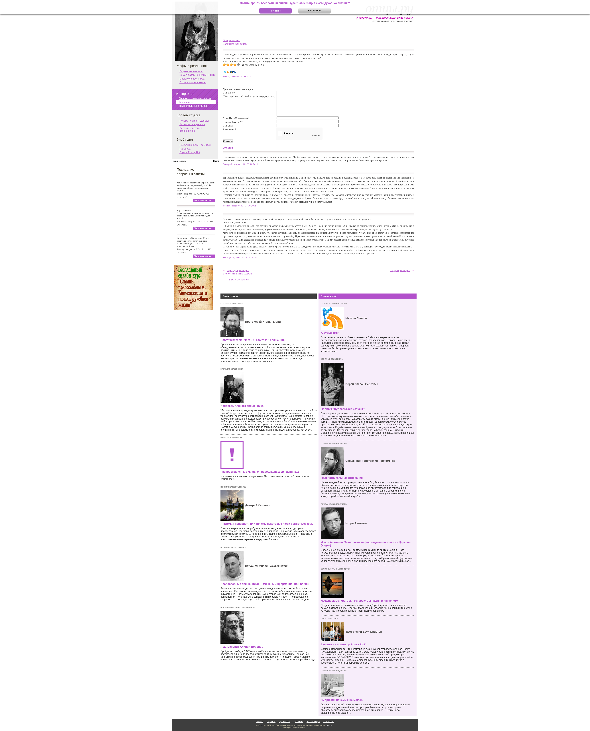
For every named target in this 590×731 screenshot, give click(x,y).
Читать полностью (202, 200)
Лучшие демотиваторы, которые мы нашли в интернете (359, 600)
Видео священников (191, 71)
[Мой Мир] (231, 72)
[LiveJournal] (234, 72)
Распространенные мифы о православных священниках (259, 471)
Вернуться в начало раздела (237, 273)
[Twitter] (225, 72)
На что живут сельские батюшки (343, 408)
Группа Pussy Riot (329, 619)
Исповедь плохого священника (242, 405)
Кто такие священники (231, 303)
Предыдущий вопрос (238, 270)
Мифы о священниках (231, 438)
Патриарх (185, 148)
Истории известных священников (237, 607)
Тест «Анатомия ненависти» (195, 98)
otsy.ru (329, 725)
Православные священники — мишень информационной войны (264, 583)
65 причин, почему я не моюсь (342, 700)
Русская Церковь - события (195, 145)
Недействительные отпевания (342, 477)
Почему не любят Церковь (233, 487)
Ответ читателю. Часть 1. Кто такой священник (252, 340)
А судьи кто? (330, 332)
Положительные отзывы (193, 106)
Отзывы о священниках (192, 82)
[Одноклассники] (228, 72)
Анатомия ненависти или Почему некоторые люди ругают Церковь (266, 523)
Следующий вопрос (400, 270)
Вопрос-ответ (231, 40)
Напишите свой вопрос (235, 43)
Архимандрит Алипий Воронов (241, 646)
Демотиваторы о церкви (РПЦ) (335, 569)
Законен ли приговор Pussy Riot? (344, 644)
